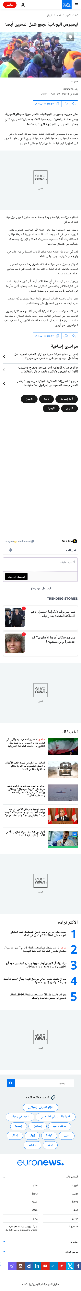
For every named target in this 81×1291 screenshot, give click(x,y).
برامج (35, 1218)
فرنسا (49, 1135)
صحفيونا (73, 1226)
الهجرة (51, 408)
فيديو (75, 1218)
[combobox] (40, 1083)
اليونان (49, 15)
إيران (32, 1135)
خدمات (74, 1242)
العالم (59, 15)
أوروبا (75, 1185)
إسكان (15, 1135)
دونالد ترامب (59, 1126)
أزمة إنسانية (66, 399)
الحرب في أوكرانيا (20, 1117)
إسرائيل (37, 1126)
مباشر (9, 4)
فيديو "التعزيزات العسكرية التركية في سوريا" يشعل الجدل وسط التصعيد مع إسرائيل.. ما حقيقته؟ (47, 383)
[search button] (11, 1083)
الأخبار (68, 15)
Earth (34, 1194)
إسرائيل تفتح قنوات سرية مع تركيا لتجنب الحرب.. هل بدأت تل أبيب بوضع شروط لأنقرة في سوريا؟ (46, 356)
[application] (40, 55)
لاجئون (29, 399)
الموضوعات (72, 1177)
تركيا (46, 399)
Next (75, 1202)
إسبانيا (18, 1126)
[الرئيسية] (76, 15)
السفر (75, 1210)
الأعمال (74, 1194)
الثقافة (35, 1210)
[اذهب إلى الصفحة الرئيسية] (67, 4)
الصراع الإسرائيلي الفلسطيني (56, 1117)
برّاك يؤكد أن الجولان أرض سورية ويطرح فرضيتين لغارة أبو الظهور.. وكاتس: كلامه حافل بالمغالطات (48, 370)
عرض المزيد (71, 1252)
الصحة (35, 1202)
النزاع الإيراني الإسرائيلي (40, 1107)
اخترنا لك (70, 732)
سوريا (67, 1135)
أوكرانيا (32, 1145)
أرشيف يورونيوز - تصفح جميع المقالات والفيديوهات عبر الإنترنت (21, 1228)
